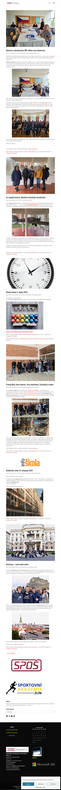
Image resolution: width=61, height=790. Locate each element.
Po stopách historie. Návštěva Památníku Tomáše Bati (26, 197)
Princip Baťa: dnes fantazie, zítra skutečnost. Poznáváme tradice (29, 384)
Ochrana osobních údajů (12, 729)
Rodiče (23, 294)
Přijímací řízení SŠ (10, 703)
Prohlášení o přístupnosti (12, 732)
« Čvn (33, 742)
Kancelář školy (30, 703)
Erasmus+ (29, 705)
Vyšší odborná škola (33, 53)
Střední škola (25, 53)
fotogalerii (21, 644)
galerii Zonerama (33, 149)
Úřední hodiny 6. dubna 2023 (17, 292)
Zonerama (35, 448)
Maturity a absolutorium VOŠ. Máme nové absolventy (25, 50)
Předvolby (53, 784)
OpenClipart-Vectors (38, 338)
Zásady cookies (39, 787)
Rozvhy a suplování (49, 703)
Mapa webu (12, 735)
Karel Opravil (12, 53)
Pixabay (30, 338)
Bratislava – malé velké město (17, 564)
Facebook (14, 153)
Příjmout (28, 784)
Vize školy (9, 705)
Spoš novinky (15, 705)
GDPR (44, 787)
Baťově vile (36, 103)
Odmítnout (40, 784)
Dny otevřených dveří (21, 703)
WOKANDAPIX (23, 338)
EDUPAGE (34, 758)
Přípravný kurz (22, 705)
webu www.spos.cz (33, 151)
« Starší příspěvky (10, 653)
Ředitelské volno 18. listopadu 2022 (19, 470)
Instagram (8, 153)
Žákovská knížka (39, 703)
